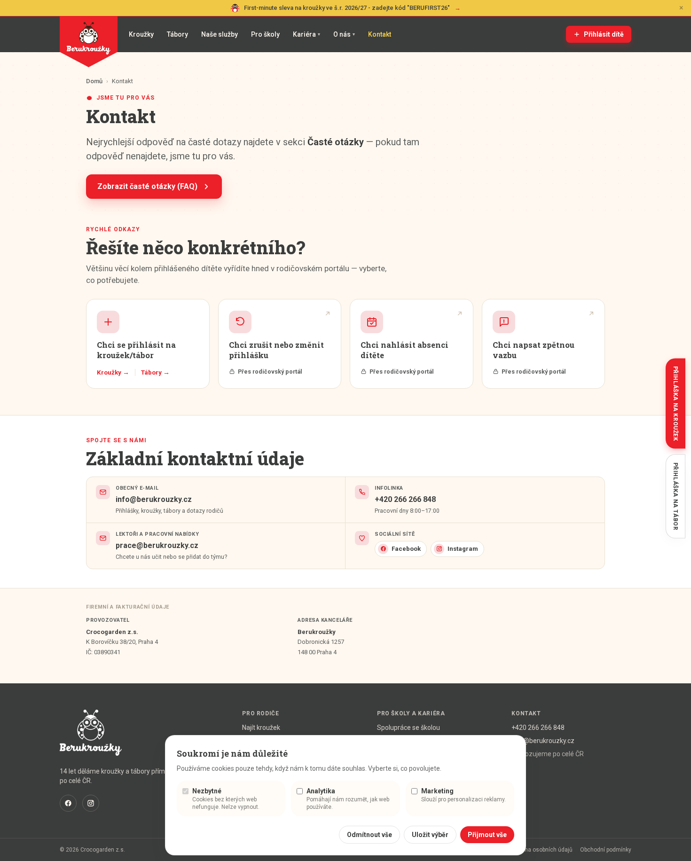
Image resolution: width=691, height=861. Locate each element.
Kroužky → (113, 372)
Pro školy (265, 34)
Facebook (406, 548)
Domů (94, 81)
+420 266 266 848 (405, 499)
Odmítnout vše (369, 834)
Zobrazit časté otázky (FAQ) (147, 186)
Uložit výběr (430, 834)
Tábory (177, 34)
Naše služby (219, 34)
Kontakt (379, 34)
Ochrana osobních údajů (541, 849)
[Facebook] (68, 803)
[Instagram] (90, 803)
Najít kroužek (261, 727)
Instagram (463, 548)
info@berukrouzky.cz (154, 499)
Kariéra (306, 34)
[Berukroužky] (89, 41)
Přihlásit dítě (604, 34)
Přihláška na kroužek (675, 403)
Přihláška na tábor (675, 496)
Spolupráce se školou (408, 727)
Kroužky (141, 34)
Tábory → (155, 372)
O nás (344, 34)
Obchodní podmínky (605, 849)
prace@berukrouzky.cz (157, 545)
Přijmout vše (487, 834)
